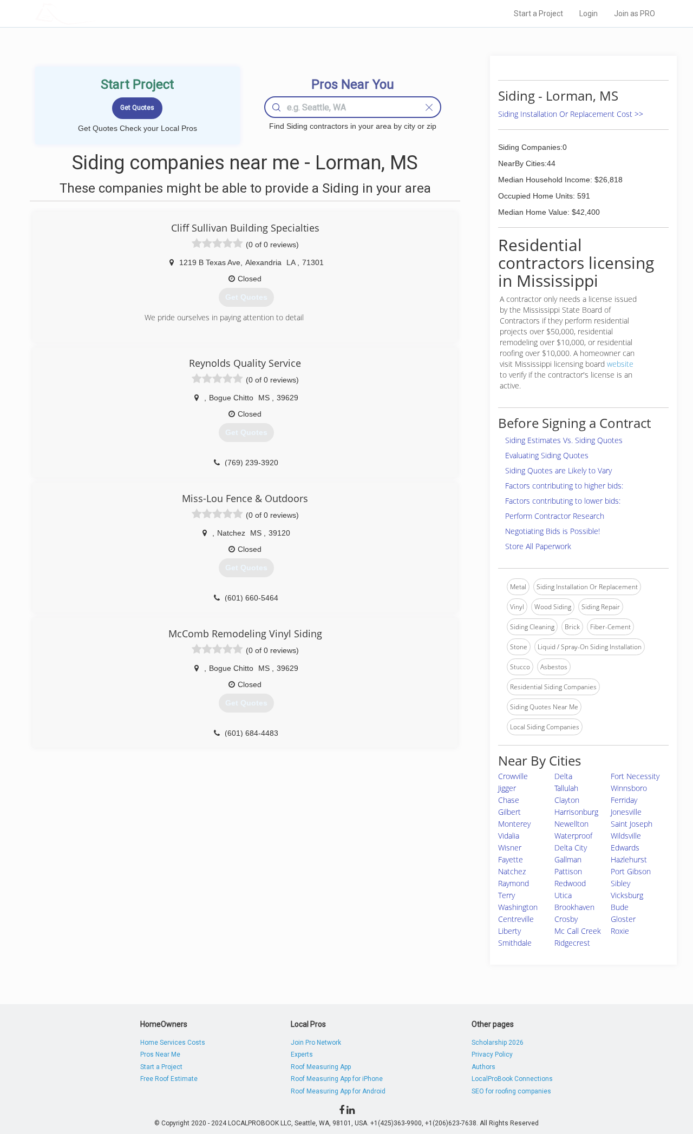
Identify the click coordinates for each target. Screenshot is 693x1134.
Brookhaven (574, 907)
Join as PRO (634, 13)
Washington (518, 907)
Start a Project (538, 13)
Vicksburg (627, 895)
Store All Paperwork (538, 546)
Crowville (513, 776)
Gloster (623, 919)
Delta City (570, 847)
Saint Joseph (631, 824)
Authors (483, 1067)
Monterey (514, 824)
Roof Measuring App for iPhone (337, 1079)
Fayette (510, 859)
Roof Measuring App (321, 1067)
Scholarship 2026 (498, 1042)
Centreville (516, 919)
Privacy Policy (492, 1054)
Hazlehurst (629, 859)
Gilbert (509, 812)
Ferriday (624, 800)
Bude (620, 907)
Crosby (566, 919)
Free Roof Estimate (169, 1079)
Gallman (567, 859)
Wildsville (626, 835)
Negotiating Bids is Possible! (552, 531)
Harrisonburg (576, 812)
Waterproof (573, 835)
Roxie (620, 931)
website (620, 364)
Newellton (571, 824)
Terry (506, 895)
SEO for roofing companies (511, 1091)
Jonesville (626, 812)
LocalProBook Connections (512, 1079)
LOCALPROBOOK (98, 13)
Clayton (566, 800)
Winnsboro (629, 788)
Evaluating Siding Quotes (547, 455)
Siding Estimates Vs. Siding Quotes (564, 440)
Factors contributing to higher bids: (564, 485)
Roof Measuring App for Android (338, 1091)
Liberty (509, 931)
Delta (563, 776)
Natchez (512, 871)
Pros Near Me (160, 1054)
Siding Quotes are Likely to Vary (558, 470)
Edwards (625, 847)
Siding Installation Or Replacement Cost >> (570, 114)
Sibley (620, 883)
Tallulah (566, 788)
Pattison (568, 871)
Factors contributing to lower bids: (562, 501)
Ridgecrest (572, 943)
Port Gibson (631, 871)
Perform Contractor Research (554, 516)
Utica (563, 895)
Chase (508, 800)
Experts (302, 1054)
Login (588, 13)
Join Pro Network (316, 1042)
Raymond (513, 883)
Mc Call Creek (577, 931)
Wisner (509, 847)
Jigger (507, 788)
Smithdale (515, 943)
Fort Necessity (635, 776)
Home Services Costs (172, 1042)
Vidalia (508, 835)
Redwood (570, 883)
